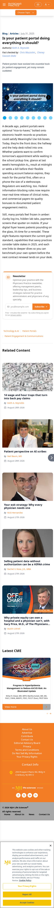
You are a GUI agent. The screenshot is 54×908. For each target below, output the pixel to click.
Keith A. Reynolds (15, 403)
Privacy (27, 746)
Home (7, 814)
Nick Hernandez (15, 512)
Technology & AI (11, 331)
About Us (27, 729)
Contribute (27, 736)
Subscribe (39, 306)
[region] (27, 875)
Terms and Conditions (27, 749)
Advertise (27, 732)
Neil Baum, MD (14, 456)
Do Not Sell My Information (27, 753)
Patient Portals (29, 331)
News (31, 814)
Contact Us (27, 739)
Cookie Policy (25, 880)
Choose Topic (24, 12)
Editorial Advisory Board (27, 743)
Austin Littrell (13, 628)
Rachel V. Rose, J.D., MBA (19, 569)
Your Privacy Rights (27, 756)
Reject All (27, 894)
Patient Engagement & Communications (24, 336)
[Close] (50, 845)
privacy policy (16, 315)
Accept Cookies (27, 902)
